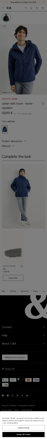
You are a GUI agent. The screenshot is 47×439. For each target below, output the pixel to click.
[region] (23, 425)
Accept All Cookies (23, 434)
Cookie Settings (24, 428)
